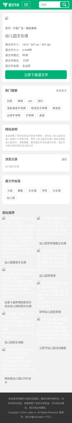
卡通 (9, 190)
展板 (20, 190)
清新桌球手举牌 (16, 108)
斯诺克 (57, 108)
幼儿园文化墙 (12, 166)
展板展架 (31, 28)
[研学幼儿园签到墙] (53, 283)
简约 (40, 101)
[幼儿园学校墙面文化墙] (53, 218)
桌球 (42, 115)
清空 (64, 159)
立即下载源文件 (36, 74)
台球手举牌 (13, 115)
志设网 (26, 66)
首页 (8, 28)
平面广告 (18, 28)
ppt (30, 101)
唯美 (20, 101)
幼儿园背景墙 (47, 275)
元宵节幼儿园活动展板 (52, 348)
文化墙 (32, 190)
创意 (9, 101)
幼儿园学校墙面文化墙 (52, 243)
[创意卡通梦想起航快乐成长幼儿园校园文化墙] (18, 270)
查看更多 (61, 90)
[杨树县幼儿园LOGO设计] (18, 350)
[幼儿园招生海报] (18, 313)
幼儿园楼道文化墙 (15, 262)
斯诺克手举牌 (39, 108)
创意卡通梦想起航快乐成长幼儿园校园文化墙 (18, 304)
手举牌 (30, 115)
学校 (44, 190)
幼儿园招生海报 (14, 342)
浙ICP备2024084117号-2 (38, 416)
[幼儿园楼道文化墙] (18, 218)
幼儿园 (11, 198)
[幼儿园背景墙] (53, 251)
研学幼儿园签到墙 (50, 312)
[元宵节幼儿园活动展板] (53, 319)
